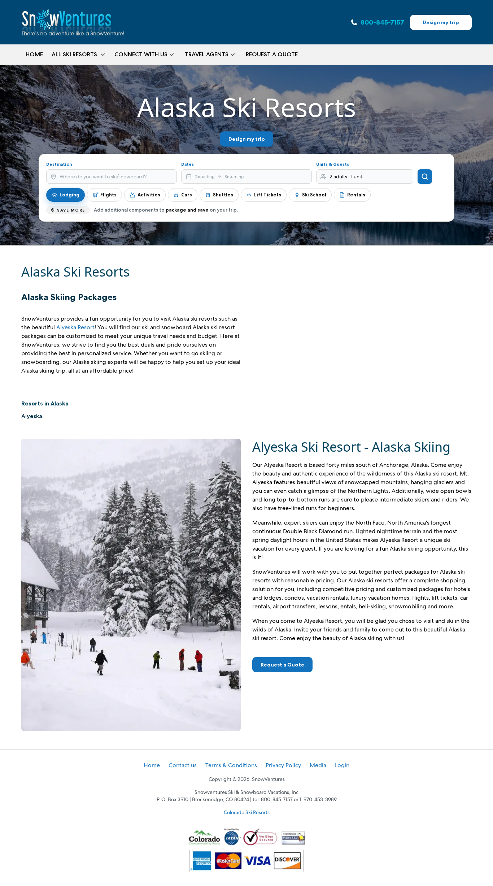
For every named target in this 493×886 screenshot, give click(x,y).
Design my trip (441, 22)
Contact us (183, 765)
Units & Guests (332, 164)
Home (34, 54)
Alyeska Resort (75, 327)
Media (318, 765)
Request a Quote (282, 664)
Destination (59, 164)
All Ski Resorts (74, 54)
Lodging (69, 194)
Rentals (356, 194)
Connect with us (140, 54)
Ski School (314, 194)
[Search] (425, 176)
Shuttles (223, 194)
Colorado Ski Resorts (247, 812)
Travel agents (206, 54)
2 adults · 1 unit (346, 176)
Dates (187, 164)
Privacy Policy (283, 765)
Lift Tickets (267, 194)
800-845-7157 (382, 22)
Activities (149, 194)
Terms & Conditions (231, 765)
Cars (186, 194)
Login (342, 765)
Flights (108, 194)
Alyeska (31, 416)
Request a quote (272, 54)
